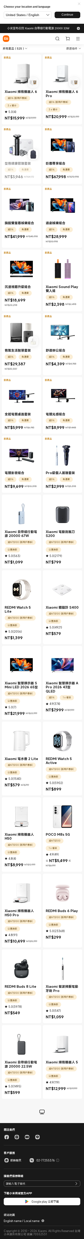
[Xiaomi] (6, 38)
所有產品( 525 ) (13, 48)
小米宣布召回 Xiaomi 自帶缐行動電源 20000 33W (38, 28)
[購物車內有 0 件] (67, 38)
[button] (79, 4)
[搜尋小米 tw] (57, 38)
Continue (67, 14)
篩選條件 (71, 48)
